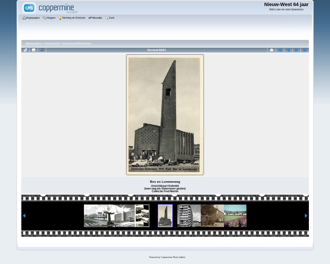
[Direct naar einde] (305, 50)
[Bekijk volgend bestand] (297, 50)
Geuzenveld (51, 43)
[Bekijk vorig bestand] (288, 50)
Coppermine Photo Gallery (173, 257)
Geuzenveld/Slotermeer (76, 43)
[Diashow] (42, 50)
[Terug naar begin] (280, 50)
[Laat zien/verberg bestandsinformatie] (34, 50)
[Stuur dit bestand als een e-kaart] (272, 50)
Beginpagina (34, 43)
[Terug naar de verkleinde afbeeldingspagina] (25, 50)
